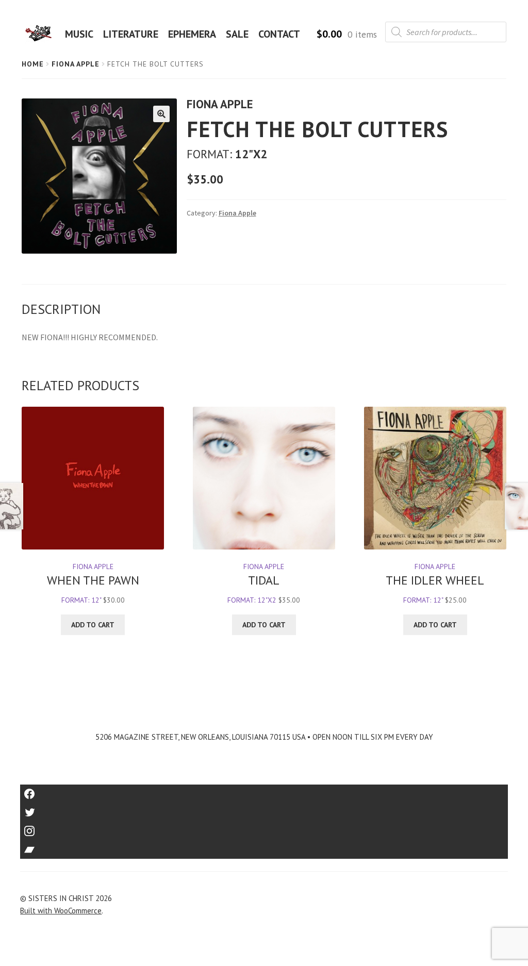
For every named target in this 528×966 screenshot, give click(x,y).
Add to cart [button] (92, 624)
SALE (237, 34)
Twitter (264, 809)
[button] (161, 114)
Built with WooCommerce (61, 910)
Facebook (264, 790)
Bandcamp (264, 846)
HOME (41, 34)
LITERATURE (130, 34)
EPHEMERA (192, 34)
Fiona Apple (76, 64)
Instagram (264, 827)
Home (33, 64)
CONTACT (279, 34)
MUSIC (79, 34)
